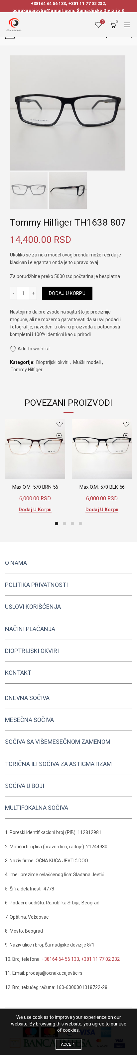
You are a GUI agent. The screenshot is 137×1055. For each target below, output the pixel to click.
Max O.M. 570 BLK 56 (102, 487)
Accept (68, 1044)
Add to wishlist (34, 348)
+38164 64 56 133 (48, 3)
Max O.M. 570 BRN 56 (35, 487)
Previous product (110, 37)
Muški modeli (87, 362)
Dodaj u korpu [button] (35, 509)
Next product (127, 37)
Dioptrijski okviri (52, 362)
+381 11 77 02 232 (86, 3)
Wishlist (102, 22)
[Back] (10, 37)
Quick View (59, 436)
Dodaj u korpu (67, 293)
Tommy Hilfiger (27, 369)
